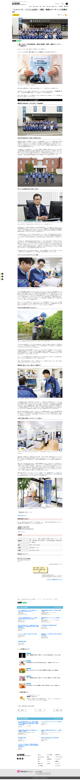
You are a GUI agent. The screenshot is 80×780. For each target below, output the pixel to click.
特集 (48, 756)
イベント (48, 761)
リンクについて (58, 759)
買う (39, 761)
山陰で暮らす (49, 759)
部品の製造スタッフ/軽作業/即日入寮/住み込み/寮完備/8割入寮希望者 (51, 634)
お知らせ (48, 763)
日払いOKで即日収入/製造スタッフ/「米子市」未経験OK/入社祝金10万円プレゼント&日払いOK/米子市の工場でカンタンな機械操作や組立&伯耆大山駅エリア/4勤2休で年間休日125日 (28, 723)
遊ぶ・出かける (40, 756)
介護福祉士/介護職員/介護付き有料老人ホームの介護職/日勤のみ (51, 731)
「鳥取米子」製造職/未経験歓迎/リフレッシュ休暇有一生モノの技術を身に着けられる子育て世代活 (28, 618)
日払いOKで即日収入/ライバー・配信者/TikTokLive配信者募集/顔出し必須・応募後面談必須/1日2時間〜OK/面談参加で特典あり (28, 626)
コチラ (24, 531)
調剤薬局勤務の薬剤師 (22, 641)
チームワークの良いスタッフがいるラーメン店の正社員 (51, 721)
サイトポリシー (58, 765)
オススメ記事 (49, 754)
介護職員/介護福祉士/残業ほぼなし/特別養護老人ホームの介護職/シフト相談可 (28, 731)
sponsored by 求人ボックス (58, 607)
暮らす (39, 759)
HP (20, 561)
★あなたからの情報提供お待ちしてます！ (54, 579)
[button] (40, 569)
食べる (39, 754)
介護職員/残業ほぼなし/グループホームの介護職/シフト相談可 (51, 618)
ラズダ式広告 (40, 765)
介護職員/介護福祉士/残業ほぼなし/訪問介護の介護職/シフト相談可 (51, 611)
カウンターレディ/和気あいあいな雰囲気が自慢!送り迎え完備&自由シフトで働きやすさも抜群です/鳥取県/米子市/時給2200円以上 (28, 745)
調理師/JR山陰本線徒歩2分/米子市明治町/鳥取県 (50, 737)
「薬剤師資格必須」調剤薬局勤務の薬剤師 (49, 625)
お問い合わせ (57, 754)
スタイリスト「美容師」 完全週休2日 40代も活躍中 (27, 633)
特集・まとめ (40, 763)
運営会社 (57, 761)
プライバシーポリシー (59, 756)
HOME (19, 599)
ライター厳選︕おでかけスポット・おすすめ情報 (28, 599)
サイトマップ (57, 763)
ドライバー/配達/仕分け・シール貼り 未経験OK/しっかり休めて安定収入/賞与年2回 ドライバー (28, 611)
